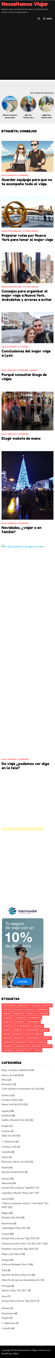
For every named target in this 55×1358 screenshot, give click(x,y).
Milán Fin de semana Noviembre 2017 (21, 1280)
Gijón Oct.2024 (9, 1135)
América (6, 1095)
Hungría (17, 1030)
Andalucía (7, 1115)
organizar (8, 1042)
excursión (8, 1026)
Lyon (28, 1034)
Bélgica (7, 1013)
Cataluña (6, 1151)
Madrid (5, 1167)
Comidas (19, 1017)
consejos (19, 1021)
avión (7, 1009)
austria (46, 1005)
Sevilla (19, 1050)
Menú (49, 18)
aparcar (35, 1005)
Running (8, 1050)
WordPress (7, 1353)
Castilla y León (9, 1146)
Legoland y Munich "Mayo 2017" (18, 1192)
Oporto (46, 1038)
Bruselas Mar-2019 (11, 1217)
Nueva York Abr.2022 (11, 231)
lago (6, 1034)
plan (32, 1042)
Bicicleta (18, 1009)
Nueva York (33, 1038)
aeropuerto (9, 1005)
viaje (38, 1050)
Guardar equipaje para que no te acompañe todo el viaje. (27, 182)
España (5, 1111)
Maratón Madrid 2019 (13, 1172)
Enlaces (34, 370)
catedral (43, 1013)
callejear (19, 1013)
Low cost (17, 1034)
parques (21, 1042)
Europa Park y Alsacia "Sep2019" (18, 1187)
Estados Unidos (30, 231)
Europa (5, 1178)
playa (42, 1042)
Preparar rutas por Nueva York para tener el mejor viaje (27, 237)
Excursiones (8, 1313)
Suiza (4, 1296)
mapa (7, 1038)
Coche (7, 1017)
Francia (25, 346)
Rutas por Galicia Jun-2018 (16, 1161)
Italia (45, 1030)
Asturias (6, 1131)
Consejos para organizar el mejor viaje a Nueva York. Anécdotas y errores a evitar (27, 295)
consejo (7, 1021)
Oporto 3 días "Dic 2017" (14, 1290)
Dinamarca (7, 1223)
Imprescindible (32, 1030)
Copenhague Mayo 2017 (14, 1227)
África (5, 1079)
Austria (5, 1198)
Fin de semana (23, 1026)
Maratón (19, 1038)
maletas (38, 1034)
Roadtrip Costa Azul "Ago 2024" (18, 1248)
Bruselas (30, 1009)
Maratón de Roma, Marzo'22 (16, 1274)
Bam (16, 1353)
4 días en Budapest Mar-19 (16, 1264)
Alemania (23, 1005)
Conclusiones (34, 1017)
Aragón (5, 1125)
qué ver (36, 1046)
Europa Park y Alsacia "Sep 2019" (19, 1238)
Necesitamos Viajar (25, 4)
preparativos (22, 1046)
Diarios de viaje (9, 1075)
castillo (31, 1013)
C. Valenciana (8, 1141)
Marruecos (7, 1084)
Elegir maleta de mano (21, 438)
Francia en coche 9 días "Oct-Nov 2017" (22, 1243)
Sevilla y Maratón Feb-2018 (16, 1120)
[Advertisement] (27, 52)
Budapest (43, 1009)
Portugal (7, 1046)
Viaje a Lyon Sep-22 (10, 346)
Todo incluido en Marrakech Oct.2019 (21, 1088)
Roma (47, 1046)
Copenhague (33, 1021)
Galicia (5, 1157)
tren (29, 1050)
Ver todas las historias (42, 92)
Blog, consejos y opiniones (15, 175)
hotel (6, 1030)
